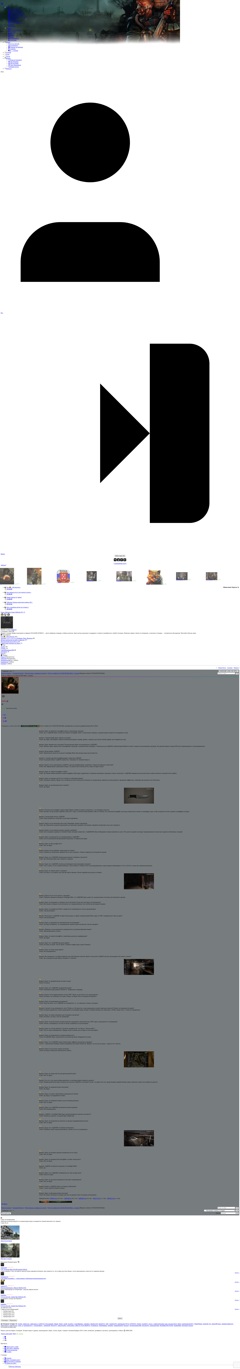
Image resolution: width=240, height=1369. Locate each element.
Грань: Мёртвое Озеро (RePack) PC (12, 612)
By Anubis (20, 1334)
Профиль (4, 1204)
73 (3, 718)
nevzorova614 (172, 1324)
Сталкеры (229, 667)
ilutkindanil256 (118, 1325)
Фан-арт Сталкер (6, 1258)
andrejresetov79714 (123, 1324)
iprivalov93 (145, 1325)
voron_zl (20, 1325)
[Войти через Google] (124, 559)
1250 (4, 714)
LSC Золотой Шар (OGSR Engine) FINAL (14, 1269)
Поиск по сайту (11, 1363)
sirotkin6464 (177, 1325)
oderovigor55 (5, 1325)
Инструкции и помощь (13, 1361)
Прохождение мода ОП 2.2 (9, 641)
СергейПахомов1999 (7, 650)
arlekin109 (47, 1325)
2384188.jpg (67, 1198)
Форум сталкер (6, 673)
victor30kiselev (78, 1324)
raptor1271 (4, 1286)
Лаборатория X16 (8, 1315)
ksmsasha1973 (28, 1325)
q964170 (77, 1325)
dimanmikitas (103, 1325)
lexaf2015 (145, 1324)
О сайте (8, 1352)
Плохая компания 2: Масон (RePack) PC (13, 1288)
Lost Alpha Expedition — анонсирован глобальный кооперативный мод (23, 1278)
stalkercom (26, 1324)
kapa (166, 1324)
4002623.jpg (111, 1198)
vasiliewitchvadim (158, 1324)
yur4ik (65, 1324)
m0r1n (179, 1324)
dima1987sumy (216, 1324)
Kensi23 (126, 1325)
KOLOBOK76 (85, 1325)
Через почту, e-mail (12, 1346)
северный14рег (154, 1325)
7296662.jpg (53, 1198)
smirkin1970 (113, 1324)
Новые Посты (222, 667)
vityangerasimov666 (135, 1325)
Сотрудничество (11, 1350)
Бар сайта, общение (12, 1348)
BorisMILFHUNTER (166, 1325)
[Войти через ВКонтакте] (115, 559)
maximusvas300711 (6, 660)
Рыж (2, 653)
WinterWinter (198, 1324)
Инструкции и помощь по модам (35, 673)
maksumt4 (4, 658)
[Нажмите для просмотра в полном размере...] (139, 803)
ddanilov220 (94, 1324)
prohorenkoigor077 (188, 1324)
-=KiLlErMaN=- (38, 1325)
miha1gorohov (62, 1325)
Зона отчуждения (6, 1241)
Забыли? (3, 565)
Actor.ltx (8, 1358)
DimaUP (13, 630)
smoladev (110, 1325)
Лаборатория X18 (8, 1313)
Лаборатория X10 (8, 1316)
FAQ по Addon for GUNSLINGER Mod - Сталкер (63, 673)
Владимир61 (49, 1324)
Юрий (56, 1324)
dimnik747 (102, 1324)
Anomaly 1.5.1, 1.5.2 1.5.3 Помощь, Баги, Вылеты (17, 638)
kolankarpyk (4, 662)
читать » (237, 1272)
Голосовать (5, 1320)
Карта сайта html (6, 1334)
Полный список (187, 1325)
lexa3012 (70, 1324)
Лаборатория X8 (8, 1311)
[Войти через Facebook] (118, 559)
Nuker (61, 1324)
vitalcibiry (87, 1324)
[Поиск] (2, 4)
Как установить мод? (13, 1360)
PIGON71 (54, 1325)
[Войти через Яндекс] (121, 559)
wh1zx (150, 1324)
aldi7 (107, 1324)
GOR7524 (41, 1324)
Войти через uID (120, 556)
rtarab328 (205, 1324)
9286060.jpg (82, 1198)
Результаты (13, 1320)
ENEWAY (4, 652)
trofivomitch (70, 1325)
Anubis (3, 647)
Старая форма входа (120, 563)
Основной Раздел (18, 673)
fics (210, 1324)
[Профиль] (3, 697)
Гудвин (3, 648)
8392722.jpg (96, 1198)
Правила (236, 667)
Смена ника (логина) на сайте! (11, 643)
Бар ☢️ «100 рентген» (8, 636)
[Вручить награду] (5, 718)
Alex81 (139, 1324)
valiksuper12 (34, 1324)
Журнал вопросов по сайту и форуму (13, 640)
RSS (14, 1334)
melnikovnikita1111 (227, 1324)
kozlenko (3, 663)
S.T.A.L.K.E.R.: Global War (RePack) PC (13, 1297)
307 (4, 721)
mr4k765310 (13, 1325)
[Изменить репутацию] (5, 721)
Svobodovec (94, 1325)
